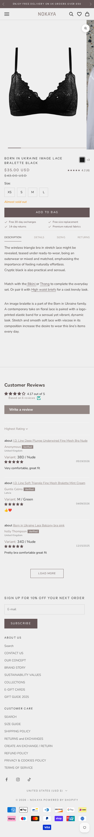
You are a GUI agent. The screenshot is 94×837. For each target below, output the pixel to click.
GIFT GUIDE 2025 (16, 697)
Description (12, 237)
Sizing (61, 237)
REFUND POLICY (16, 753)
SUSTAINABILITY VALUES (22, 675)
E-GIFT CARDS (14, 690)
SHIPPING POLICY (17, 731)
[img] (13, 462)
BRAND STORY (14, 668)
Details (39, 237)
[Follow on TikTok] (29, 779)
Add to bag (47, 212)
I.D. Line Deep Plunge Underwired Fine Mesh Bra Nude (50, 441)
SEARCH (10, 717)
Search (9, 646)
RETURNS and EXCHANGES (23, 739)
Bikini (31, 284)
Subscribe (21, 623)
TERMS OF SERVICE (18, 768)
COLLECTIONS (14, 682)
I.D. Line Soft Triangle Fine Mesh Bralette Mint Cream (49, 483)
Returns (84, 237)
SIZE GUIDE (12, 724)
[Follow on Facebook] (6, 779)
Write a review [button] (21, 409)
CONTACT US (13, 653)
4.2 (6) (78, 170)
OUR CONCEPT (15, 660)
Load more (47, 573)
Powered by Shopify (61, 799)
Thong (45, 284)
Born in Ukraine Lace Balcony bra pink (38, 525)
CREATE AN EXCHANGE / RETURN (28, 746)
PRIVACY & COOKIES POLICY (25, 760)
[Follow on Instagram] (18, 779)
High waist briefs (43, 289)
